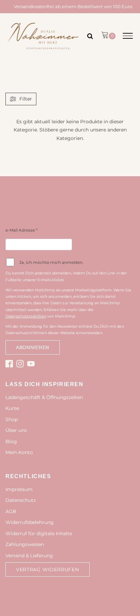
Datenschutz (20, 500)
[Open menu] (128, 36)
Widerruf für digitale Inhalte (38, 533)
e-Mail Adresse (21, 230)
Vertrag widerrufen (47, 569)
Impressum (19, 489)
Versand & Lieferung (29, 555)
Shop (11, 419)
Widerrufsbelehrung (29, 522)
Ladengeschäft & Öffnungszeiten (44, 397)
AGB (10, 511)
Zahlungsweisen (24, 544)
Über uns (16, 430)
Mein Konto (19, 452)
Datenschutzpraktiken (25, 316)
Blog (11, 441)
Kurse (12, 408)
